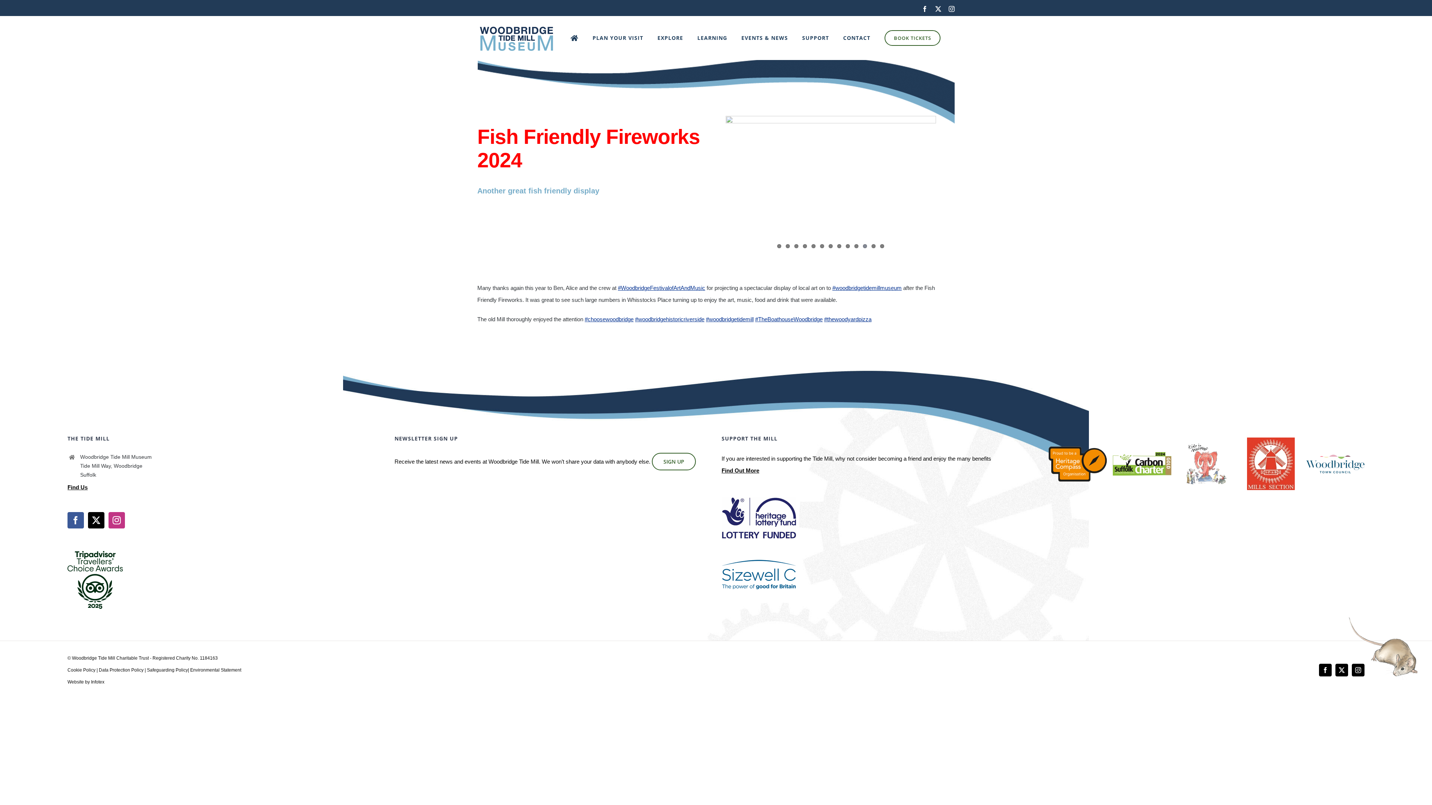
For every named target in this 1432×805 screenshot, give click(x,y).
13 (882, 246)
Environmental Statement (215, 670)
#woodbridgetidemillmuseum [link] (867, 288)
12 (874, 246)
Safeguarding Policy (167, 670)
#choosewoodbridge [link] (609, 319)
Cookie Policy (81, 670)
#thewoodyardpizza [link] (848, 319)
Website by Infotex (85, 682)
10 (856, 246)
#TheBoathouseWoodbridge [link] (789, 319)
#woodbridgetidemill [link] (730, 319)
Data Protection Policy (121, 670)
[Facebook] (75, 520)
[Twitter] (96, 520)
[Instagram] (117, 520)
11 (865, 246)
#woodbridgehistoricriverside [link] (669, 319)
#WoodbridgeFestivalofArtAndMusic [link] (661, 288)
